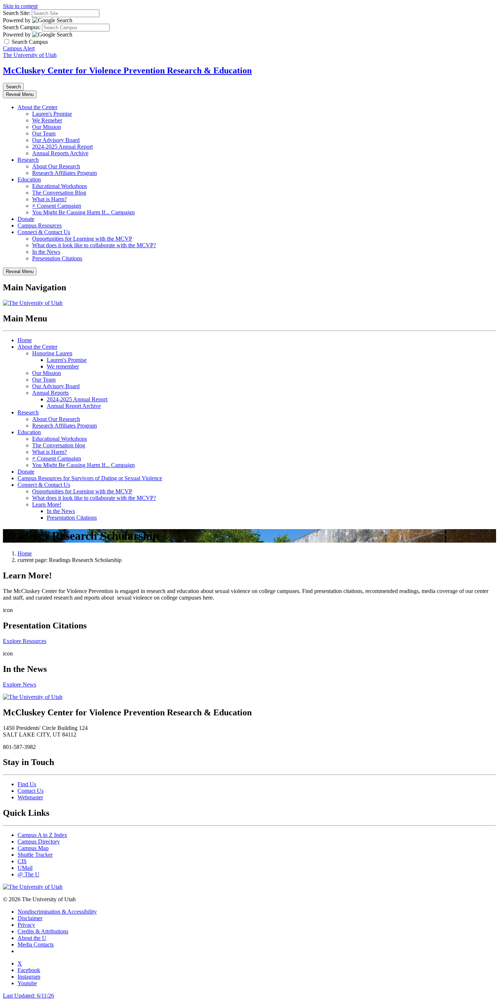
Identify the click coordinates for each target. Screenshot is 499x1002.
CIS (22, 861)
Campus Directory (39, 841)
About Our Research (56, 166)
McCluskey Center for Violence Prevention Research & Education (127, 70)
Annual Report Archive (74, 406)
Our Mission (46, 127)
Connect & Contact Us (44, 232)
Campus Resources (40, 225)
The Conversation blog (58, 445)
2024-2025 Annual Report (62, 147)
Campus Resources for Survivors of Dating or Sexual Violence (90, 478)
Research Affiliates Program (64, 173)
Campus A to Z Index (42, 835)
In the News (46, 252)
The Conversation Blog (59, 193)
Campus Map (33, 848)
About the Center (37, 107)
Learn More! (46, 504)
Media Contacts (36, 944)
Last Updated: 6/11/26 (28, 996)
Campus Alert (19, 48)
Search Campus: (22, 27)
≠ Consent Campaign (56, 206)
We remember (63, 366)
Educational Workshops (59, 186)
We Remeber (47, 120)
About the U (32, 938)
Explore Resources (24, 641)
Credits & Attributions (43, 931)
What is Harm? (49, 199)
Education (29, 179)
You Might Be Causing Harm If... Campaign (83, 212)
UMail (25, 868)
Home (25, 340)
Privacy (26, 925)
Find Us (27, 784)
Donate (26, 219)
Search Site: (16, 13)
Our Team (44, 133)
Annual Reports (50, 393)
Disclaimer (30, 918)
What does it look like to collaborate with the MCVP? (94, 245)
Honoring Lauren (52, 353)
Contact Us (30, 791)
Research (28, 160)
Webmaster (30, 797)
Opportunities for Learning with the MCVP (82, 239)
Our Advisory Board (56, 140)
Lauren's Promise (52, 114)
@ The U (28, 874)
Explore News (19, 684)
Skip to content (20, 6)
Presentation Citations (57, 258)
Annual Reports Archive (60, 153)
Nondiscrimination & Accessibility (57, 912)
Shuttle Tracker (35, 855)
